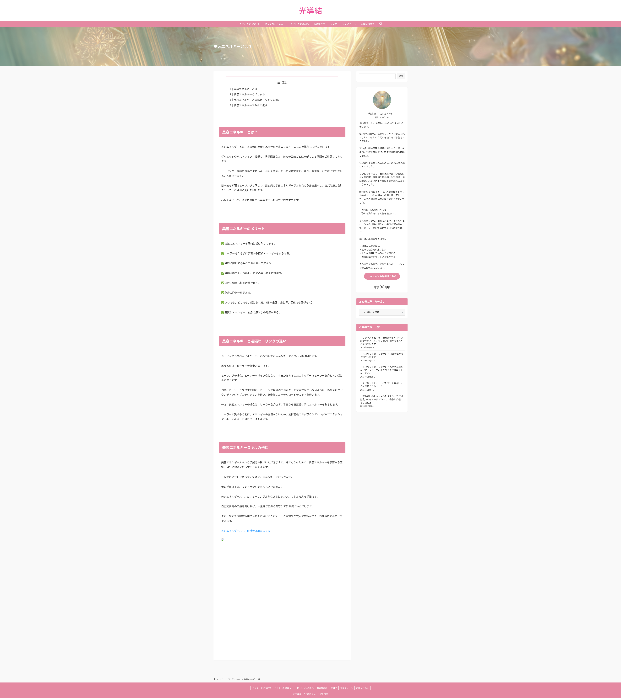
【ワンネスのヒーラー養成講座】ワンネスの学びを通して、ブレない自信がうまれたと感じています (381, 342)
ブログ (334, 687)
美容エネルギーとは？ (247, 89)
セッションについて (261, 687)
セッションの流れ (305, 687)
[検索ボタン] (380, 24)
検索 (401, 76)
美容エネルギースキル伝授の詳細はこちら (245, 531)
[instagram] (376, 287)
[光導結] (310, 10)
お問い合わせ (362, 687)
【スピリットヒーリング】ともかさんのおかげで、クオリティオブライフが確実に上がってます (381, 371)
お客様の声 (322, 687)
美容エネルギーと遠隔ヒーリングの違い (257, 100)
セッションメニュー (283, 687)
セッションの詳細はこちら (382, 276)
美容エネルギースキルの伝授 (250, 105)
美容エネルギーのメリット (249, 94)
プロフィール (346, 687)
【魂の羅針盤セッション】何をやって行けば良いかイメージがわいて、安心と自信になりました (381, 400)
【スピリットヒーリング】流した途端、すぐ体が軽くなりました (381, 386)
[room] (382, 287)
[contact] (387, 287)
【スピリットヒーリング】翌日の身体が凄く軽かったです (381, 357)
